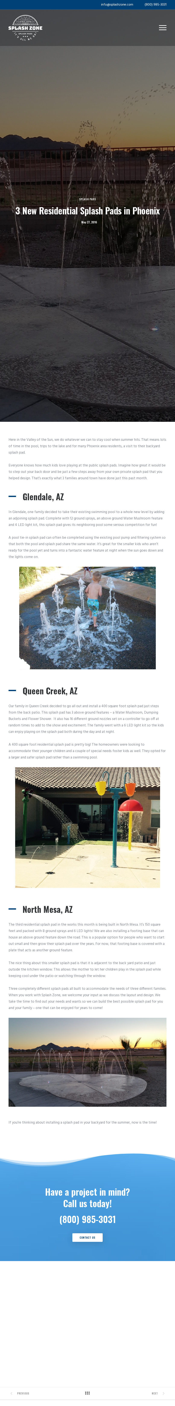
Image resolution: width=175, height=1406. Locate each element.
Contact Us (87, 1237)
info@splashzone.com (117, 4)
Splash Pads (87, 199)
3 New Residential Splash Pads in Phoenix (87, 210)
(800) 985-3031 (155, 4)
